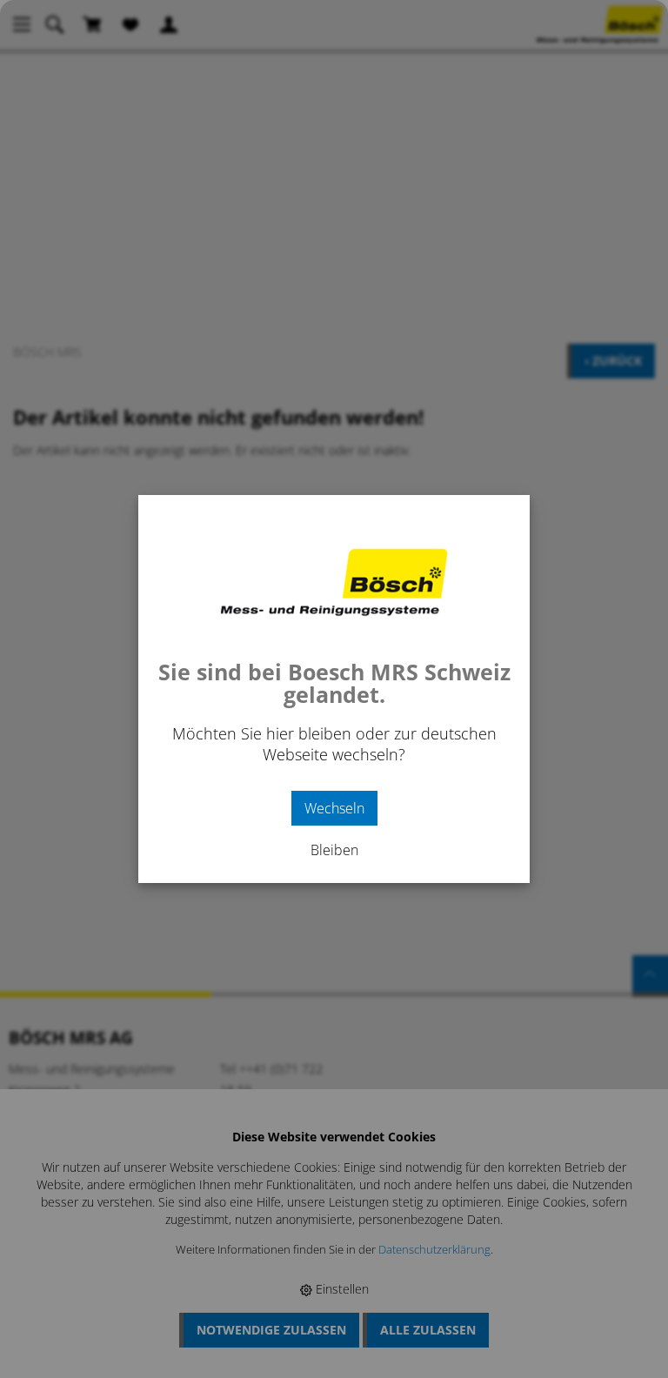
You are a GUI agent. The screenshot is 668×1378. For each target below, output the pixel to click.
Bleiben (334, 850)
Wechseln (334, 808)
